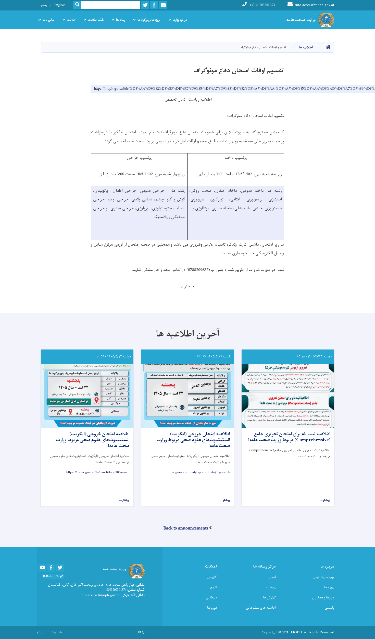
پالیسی (329, 608)
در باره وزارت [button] (180, 20)
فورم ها (212, 608)
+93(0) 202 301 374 (262, 5)
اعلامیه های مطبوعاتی (261, 608)
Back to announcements (186, 528)
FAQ (141, 633)
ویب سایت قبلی (323, 577)
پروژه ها (329, 587)
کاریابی (212, 577)
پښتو (44, 5)
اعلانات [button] (71, 20)
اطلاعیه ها (306, 47)
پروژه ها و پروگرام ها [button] (149, 20)
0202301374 (50, 576)
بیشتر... (325, 500)
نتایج (213, 587)
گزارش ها (269, 597)
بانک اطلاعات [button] (96, 20)
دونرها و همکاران (323, 597)
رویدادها (270, 587)
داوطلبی (211, 597)
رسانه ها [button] (120, 20)
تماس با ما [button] (49, 20)
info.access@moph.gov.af (314, 5)
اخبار (272, 577)
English (60, 5)
